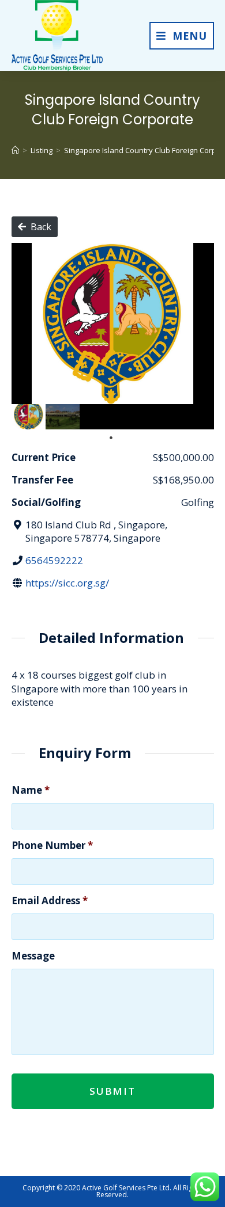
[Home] (15, 150)
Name (31, 790)
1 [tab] (111, 438)
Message (33, 956)
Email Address (50, 900)
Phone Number (52, 845)
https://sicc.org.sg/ (67, 582)
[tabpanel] (29, 416)
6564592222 (54, 560)
